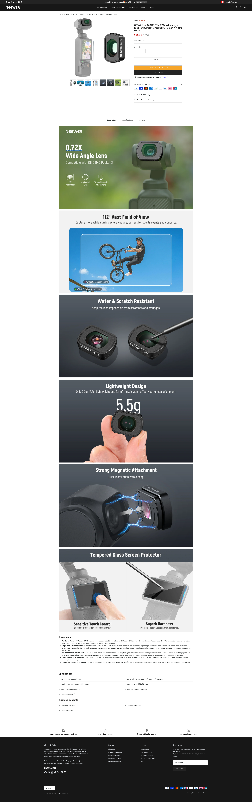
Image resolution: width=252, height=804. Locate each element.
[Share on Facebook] (142, 20)
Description (111, 120)
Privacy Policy (192, 793)
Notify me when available (158, 68)
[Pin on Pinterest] (144, 20)
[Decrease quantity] (136, 51)
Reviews (142, 120)
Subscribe (179, 769)
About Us (111, 749)
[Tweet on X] (139, 20)
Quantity (137, 47)
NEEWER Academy (114, 758)
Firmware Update (147, 755)
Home (61, 14)
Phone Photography (118, 7)
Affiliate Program (114, 761)
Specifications (127, 120)
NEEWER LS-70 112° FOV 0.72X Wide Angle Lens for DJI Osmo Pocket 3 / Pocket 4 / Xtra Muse (90, 14)
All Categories (101, 7)
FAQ (142, 761)
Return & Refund (114, 755)
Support (152, 7)
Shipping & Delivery (115, 752)
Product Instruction (148, 758)
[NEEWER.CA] (13, 7)
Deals (143, 7)
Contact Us (145, 749)
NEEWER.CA (52, 793)
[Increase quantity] (143, 51)
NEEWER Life (133, 7)
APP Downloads (146, 752)
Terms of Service (203, 793)
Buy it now (158, 73)
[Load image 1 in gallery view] (100, 47)
